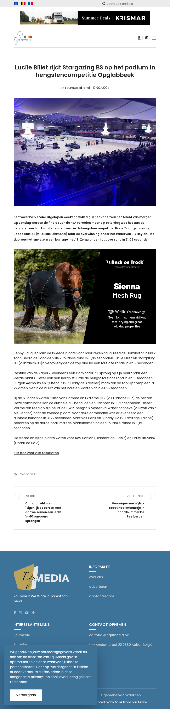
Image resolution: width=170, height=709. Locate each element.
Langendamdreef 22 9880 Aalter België (120, 644)
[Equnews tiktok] (33, 612)
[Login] (139, 38)
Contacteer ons (102, 596)
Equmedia (22, 635)
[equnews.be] (23, 3)
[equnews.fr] (30, 3)
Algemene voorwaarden (120, 695)
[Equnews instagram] (20, 612)
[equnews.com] (16, 3)
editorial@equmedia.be (109, 635)
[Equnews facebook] (15, 612)
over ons (96, 577)
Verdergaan (26, 695)
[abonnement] (146, 38)
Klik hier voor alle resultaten (36, 453)
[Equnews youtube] (27, 612)
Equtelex (20, 644)
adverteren (98, 586)
